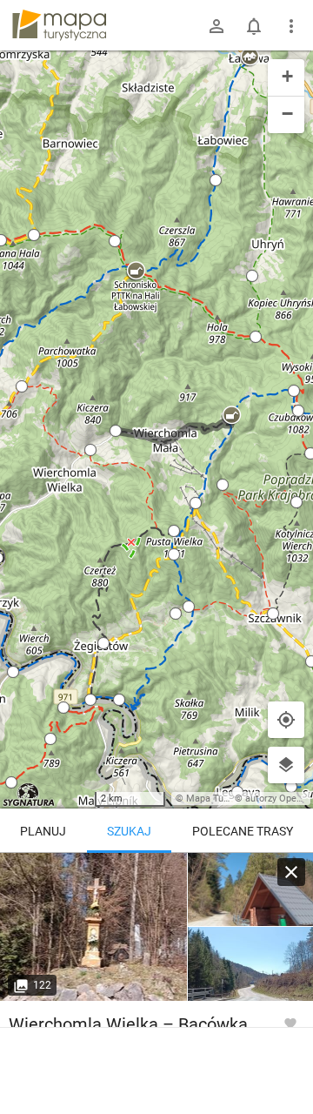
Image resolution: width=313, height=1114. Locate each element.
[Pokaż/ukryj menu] (291, 26)
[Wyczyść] (291, 872)
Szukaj (129, 831)
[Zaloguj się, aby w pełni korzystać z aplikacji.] (290, 1023)
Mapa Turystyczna (225, 798)
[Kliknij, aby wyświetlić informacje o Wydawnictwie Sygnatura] (29, 794)
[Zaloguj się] (216, 26)
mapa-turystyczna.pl (59, 25)
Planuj (43, 831)
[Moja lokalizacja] (286, 719)
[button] (135, 271)
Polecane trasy (242, 831)
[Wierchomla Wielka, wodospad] (94, 927)
